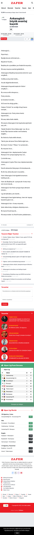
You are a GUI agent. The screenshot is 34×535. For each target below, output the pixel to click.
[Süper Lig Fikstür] (32, 410)
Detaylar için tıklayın (17, 404)
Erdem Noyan (13, 341)
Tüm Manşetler (7, 486)
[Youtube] (21, 473)
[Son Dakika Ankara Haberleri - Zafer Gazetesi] (17, 3)
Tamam (17, 533)
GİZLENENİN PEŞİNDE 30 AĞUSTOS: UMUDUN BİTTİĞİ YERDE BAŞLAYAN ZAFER (19, 320)
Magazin (21, 498)
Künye (17, 494)
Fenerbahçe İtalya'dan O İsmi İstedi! (13, 12)
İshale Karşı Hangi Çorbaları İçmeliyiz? (20, 335)
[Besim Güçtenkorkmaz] (4, 357)
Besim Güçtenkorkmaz (16, 356)
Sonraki (29, 225)
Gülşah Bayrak (13, 333)
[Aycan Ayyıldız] (4, 326)
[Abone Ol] (32, 39)
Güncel (3, 8)
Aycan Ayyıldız (13, 325)
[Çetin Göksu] (4, 349)
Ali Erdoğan (14, 26)
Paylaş (4, 38)
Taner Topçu (13, 317)
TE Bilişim (21, 510)
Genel (25, 496)
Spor (29, 8)
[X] (15, 473)
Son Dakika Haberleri (8, 488)
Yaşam (24, 8)
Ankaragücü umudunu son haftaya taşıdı (14, 269)
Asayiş (9, 496)
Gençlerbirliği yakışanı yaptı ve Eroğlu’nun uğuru (17, 256)
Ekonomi (10, 8)
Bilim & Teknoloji (17, 496)
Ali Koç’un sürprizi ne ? (9, 249)
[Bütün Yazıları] (32, 234)
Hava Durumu (6, 479)
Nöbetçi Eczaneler (8, 477)
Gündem (5, 498)
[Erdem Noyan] (4, 342)
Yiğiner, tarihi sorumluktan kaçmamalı (14, 261)
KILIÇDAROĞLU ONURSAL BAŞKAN (19, 343)
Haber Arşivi (6, 490)
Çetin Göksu (13, 348)
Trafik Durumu (6, 483)
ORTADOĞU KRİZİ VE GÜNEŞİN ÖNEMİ (20, 350)
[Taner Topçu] (4, 319)
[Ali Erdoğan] (4, 18)
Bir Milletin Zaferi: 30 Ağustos (18, 327)
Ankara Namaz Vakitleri (9, 481)
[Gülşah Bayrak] (4, 334)
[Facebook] (12, 473)
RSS (6, 505)
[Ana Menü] (2, 3)
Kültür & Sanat (13, 498)
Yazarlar (17, 8)
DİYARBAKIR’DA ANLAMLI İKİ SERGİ (19, 358)
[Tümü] (32, 313)
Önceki (4, 225)
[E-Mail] (11, 29)
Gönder (4, 304)
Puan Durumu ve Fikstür (9, 484)
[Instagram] (18, 473)
